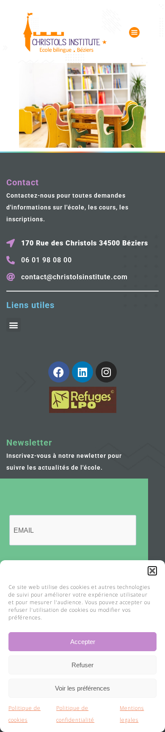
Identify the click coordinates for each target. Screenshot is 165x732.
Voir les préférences (82, 688)
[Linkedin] (82, 372)
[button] (152, 571)
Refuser (83, 665)
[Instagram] (106, 372)
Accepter (82, 641)
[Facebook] (58, 372)
